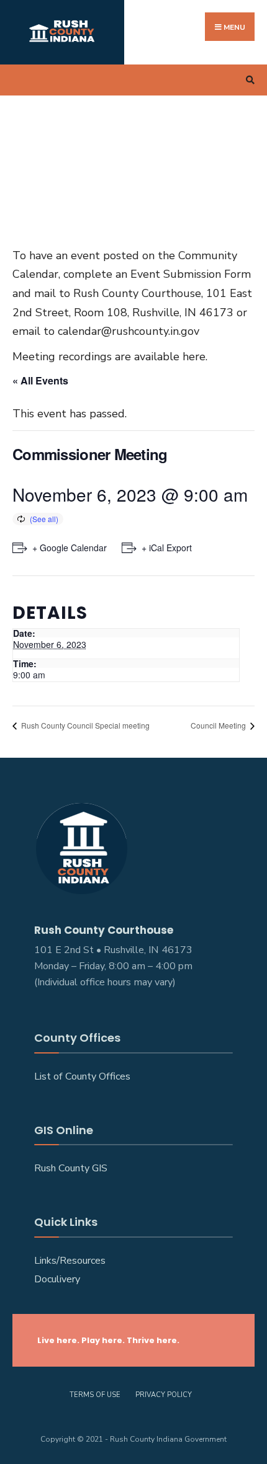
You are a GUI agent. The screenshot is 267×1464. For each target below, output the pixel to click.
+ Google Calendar (69, 547)
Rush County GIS (70, 1168)
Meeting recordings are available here (109, 356)
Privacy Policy (163, 1395)
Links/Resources (70, 1260)
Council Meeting (219, 725)
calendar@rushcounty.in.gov (128, 331)
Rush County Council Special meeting (84, 725)
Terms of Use (95, 1395)
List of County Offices (82, 1076)
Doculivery (57, 1279)
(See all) (44, 518)
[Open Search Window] (248, 80)
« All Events (40, 380)
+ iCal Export (167, 547)
